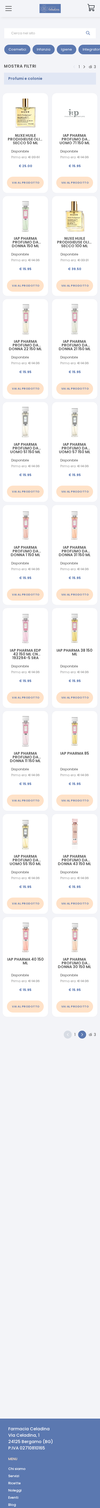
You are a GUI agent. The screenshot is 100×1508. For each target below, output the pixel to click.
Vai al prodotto (26, 183)
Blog (12, 1504)
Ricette (14, 1483)
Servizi (13, 1476)
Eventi (13, 1497)
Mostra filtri (20, 66)
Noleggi (15, 1490)
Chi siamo (17, 1468)
